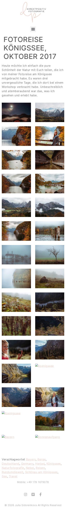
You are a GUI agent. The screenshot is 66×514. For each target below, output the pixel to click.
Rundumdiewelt (12, 472)
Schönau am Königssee (41, 472)
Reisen (40, 468)
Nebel (30, 468)
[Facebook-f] (40, 494)
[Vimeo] (33, 494)
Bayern (31, 459)
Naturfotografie (13, 468)
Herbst (40, 463)
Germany (27, 463)
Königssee (53, 463)
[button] (33, 29)
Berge (41, 459)
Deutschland (10, 463)
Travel (13, 476)
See (4, 476)
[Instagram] (25, 494)
